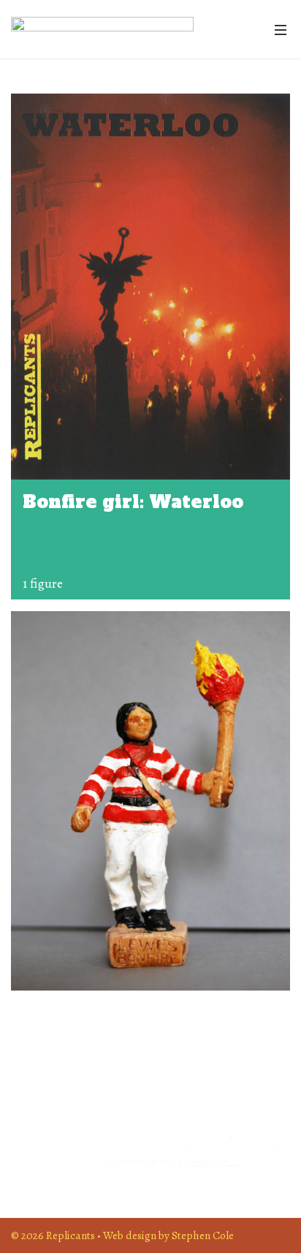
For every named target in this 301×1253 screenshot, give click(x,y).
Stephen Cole (203, 1235)
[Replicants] (102, 29)
